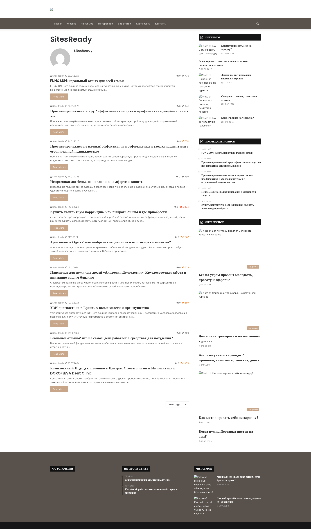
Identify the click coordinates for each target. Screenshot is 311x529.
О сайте (71, 23)
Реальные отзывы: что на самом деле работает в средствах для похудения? (111, 337)
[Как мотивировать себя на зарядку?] (208, 50)
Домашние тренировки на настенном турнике (236, 76)
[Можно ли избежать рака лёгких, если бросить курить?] (204, 484)
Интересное (105, 23)
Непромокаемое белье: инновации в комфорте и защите (96, 181)
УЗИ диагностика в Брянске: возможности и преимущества (99, 307)
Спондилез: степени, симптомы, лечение (239, 98)
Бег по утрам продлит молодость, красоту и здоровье (226, 277)
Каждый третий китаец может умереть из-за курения (239, 500)
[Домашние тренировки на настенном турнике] (208, 82)
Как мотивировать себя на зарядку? (236, 47)
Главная (57, 23)
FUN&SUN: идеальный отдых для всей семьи (87, 80)
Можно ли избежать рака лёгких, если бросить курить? (238, 478)
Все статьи (124, 23)
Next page (174, 404)
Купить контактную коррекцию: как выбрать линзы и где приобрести (108, 211)
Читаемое (87, 23)
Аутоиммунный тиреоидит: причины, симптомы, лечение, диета (229, 357)
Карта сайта (143, 23)
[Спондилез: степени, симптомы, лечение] (208, 104)
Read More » (59, 96)
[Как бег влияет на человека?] (208, 123)
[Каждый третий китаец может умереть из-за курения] (204, 506)
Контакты (160, 23)
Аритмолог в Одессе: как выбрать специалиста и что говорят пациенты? (110, 242)
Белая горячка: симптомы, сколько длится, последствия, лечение (223, 63)
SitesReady (83, 50)
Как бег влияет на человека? (237, 118)
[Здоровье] (51, 9)
